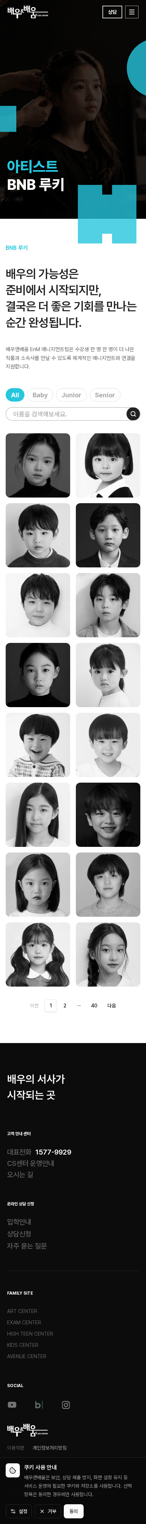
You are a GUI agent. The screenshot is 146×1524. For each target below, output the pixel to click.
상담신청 (19, 1234)
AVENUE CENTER (26, 1356)
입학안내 (19, 1222)
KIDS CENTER (22, 1345)
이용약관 (15, 1448)
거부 (52, 1511)
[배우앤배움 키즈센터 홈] (27, 1430)
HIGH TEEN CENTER (30, 1334)
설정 (23, 1511)
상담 (112, 12)
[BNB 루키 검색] (133, 414)
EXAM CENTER (24, 1322)
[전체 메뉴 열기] (132, 12)
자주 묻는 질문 (27, 1246)
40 (94, 1005)
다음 (111, 1005)
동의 (73, 1511)
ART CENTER (22, 1311)
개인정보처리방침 (50, 1448)
